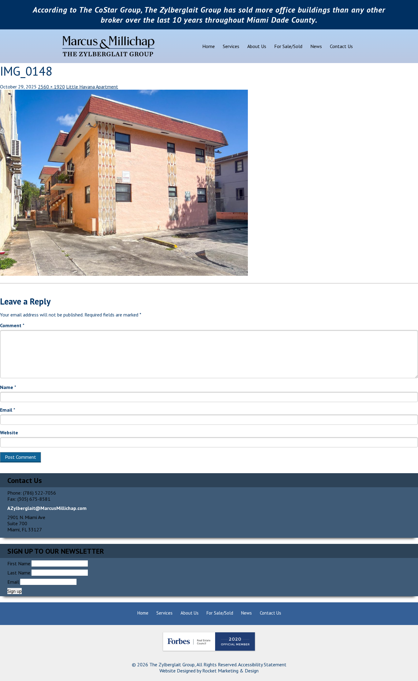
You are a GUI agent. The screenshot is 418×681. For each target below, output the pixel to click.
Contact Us (341, 46)
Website (9, 432)
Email (7, 410)
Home (208, 46)
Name (8, 387)
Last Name (18, 573)
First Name (18, 563)
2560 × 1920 (51, 87)
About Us (256, 46)
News (316, 46)
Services (231, 46)
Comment (12, 325)
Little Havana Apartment (92, 87)
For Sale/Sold (288, 46)
